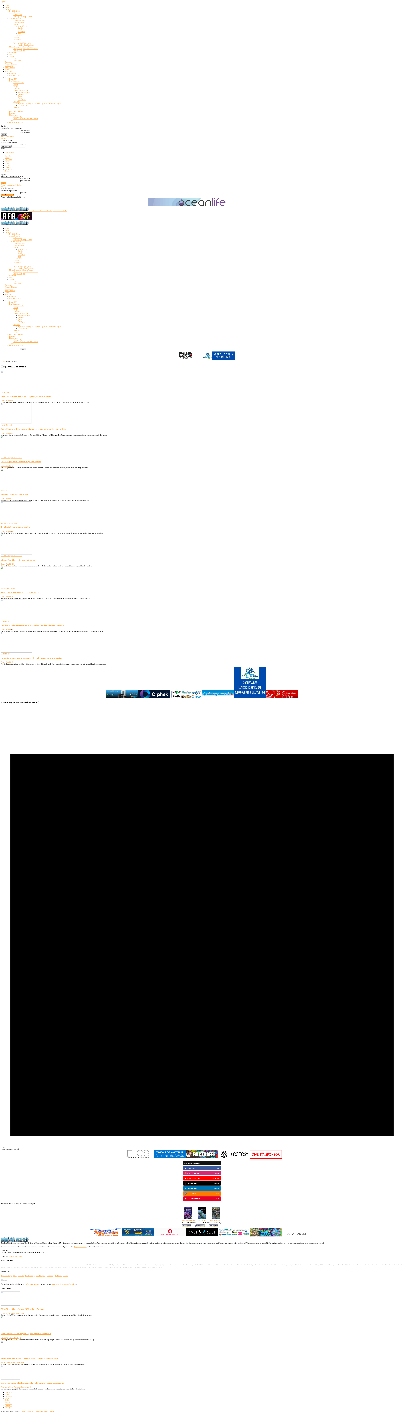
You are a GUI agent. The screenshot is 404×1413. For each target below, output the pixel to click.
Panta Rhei (385, 1265)
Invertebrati (21, 32)
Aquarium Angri (6, 1276)
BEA (15, 1276)
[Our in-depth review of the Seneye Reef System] (16, 456)
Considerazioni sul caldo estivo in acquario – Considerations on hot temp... (33, 625)
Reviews (12, 113)
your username (25, 130)
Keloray (317, 1265)
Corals (20, 96)
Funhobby (267, 1265)
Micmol (340, 1265)
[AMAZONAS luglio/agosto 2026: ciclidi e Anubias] (10, 1305)
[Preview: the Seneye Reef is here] (16, 488)
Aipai (113, 1265)
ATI (186, 1265)
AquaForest (137, 1265)
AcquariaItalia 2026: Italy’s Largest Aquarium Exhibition (26, 1334)
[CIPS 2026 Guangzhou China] (282, 698)
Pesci (19, 34)
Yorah (149, 1267)
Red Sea (13, 1267)
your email (23, 144)
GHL (282, 1265)
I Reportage (9, 66)
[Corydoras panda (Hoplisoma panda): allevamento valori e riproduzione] (10, 1379)
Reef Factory (20, 1267)
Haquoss (286, 1265)
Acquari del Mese (19, 20)
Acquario (8, 9)
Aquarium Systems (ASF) (156, 1265)
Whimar (125, 1267)
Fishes (20, 98)
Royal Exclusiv (48, 1267)
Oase (373, 1265)
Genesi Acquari (275, 1265)
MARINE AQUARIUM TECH (11, 458)
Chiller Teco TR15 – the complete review (18, 560)
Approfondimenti (19, 22)
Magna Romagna (19, 51)
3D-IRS (88, 1265)
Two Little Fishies (103, 1267)
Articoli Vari (17, 15)
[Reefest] (234, 1158)
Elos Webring (22, 105)
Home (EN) (13, 79)
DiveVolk (240, 1265)
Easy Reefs (247, 1265)
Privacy (3, 138)
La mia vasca (17, 35)
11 (13, 597)
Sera (69, 1267)
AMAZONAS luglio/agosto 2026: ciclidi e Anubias (22, 1309)
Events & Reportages (16, 122)
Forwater (21, 1276)
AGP (109, 1265)
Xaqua (138, 1267)
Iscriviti (7, 165)
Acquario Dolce (14, 13)
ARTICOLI (5, 392)
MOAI (346, 1265)
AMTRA (124, 1265)
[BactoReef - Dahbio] (202, 1158)
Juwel (312, 1265)
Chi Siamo (8, 160)
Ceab (196, 1265)
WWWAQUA (132, 1267)
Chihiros (201, 1265)
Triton (84, 1267)
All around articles (24, 92)
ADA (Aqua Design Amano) (99, 1265)
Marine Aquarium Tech (21, 90)
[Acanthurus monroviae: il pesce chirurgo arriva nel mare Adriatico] (10, 1354)
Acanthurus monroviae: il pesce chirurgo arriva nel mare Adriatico (29, 1358)
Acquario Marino (15, 18)
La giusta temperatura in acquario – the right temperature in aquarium (31, 658)
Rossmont (40, 1267)
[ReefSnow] (106, 1236)
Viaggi (11, 56)
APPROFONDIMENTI (9, 588)
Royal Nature (58, 1267)
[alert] (202, 928)
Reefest (65, 1276)
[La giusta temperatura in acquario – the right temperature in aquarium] (16, 652)
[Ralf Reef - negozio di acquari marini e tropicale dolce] (202, 1236)
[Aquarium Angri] (138, 1236)
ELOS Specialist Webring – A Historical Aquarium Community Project (37, 103)
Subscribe (8, 167)
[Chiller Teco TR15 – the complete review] (16, 554)
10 (13, 564)
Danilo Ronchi (6, 400)
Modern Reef (352, 1265)
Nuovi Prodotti (10, 68)
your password (25, 132)
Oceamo (378, 1265)
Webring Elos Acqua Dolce (22, 17)
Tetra (79, 1267)
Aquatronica (175, 1265)
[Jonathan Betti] (298, 1236)
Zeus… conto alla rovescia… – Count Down (20, 592)
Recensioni (8, 62)
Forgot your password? (8, 136)
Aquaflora (130, 1265)
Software (16, 107)
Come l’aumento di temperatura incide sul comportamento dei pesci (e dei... (33, 429)
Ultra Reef (112, 1267)
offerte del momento (33, 1284)
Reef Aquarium (14, 81)
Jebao (307, 1265)
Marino (7, 5)
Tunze (88, 1267)
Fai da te (16, 37)
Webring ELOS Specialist (22, 43)
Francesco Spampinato (16, 1362)
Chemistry (21, 94)
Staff (10, 54)
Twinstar (94, 1267)
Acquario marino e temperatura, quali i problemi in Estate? (26, 396)
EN (6, 77)
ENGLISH (4, 490)
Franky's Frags (30, 1276)
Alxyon (118, 1265)
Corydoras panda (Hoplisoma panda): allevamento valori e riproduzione (32, 1383)
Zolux (160, 1267)
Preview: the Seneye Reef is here (14, 494)
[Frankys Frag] (266, 1236)
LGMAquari (323, 1265)
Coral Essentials (210, 1265)
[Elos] (138, 1158)
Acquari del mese (11, 64)
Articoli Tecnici (23, 26)
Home (3, 361)
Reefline (27, 1267)
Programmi (17, 39)
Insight (15, 86)
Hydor (292, 1265)
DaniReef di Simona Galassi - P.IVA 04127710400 (36, 1411)
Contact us (8, 169)
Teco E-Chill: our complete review (15, 527)
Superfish (74, 1267)
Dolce (7, 7)
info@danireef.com (15, 1256)
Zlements (154, 1267)
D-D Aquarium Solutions (223, 1265)
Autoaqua (191, 1265)
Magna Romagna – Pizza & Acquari (21, 47)
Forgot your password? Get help (11, 185)
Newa (369, 1265)
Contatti (7, 161)
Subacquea (17, 60)
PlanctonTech (393, 1265)
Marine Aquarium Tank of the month (25, 119)
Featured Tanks (18, 83)
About (11, 121)
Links (7, 163)
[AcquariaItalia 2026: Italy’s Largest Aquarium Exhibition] (10, 1330)
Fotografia (8, 71)
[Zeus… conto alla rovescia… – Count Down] (16, 587)
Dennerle (233, 1265)
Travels (15, 85)
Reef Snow (58, 1276)
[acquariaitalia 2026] (250, 698)
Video (15, 41)
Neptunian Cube (362, 1265)
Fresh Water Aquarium (16, 111)
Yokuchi (144, 1267)
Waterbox (118, 1267)
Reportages (4, 1338)
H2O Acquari (40, 1276)
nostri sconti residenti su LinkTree (64, 1284)
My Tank (16, 102)
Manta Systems (332, 1265)
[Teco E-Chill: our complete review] (16, 521)
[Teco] (122, 698)
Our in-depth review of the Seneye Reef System (21, 462)
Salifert (65, 1267)
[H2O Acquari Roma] (218, 698)
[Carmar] (186, 698)
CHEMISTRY (6, 621)
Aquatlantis (168, 1265)
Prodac (8, 1267)
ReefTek (33, 1267)
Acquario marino (80, 1247)
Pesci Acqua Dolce (7, 1387)
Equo (252, 1265)
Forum (7, 69)
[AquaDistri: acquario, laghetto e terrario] (234, 1236)
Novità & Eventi (14, 11)
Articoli (16, 24)
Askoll (182, 1265)
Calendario (13, 52)
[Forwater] (170, 1158)
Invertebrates (22, 100)
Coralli (20, 30)
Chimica (20, 28)
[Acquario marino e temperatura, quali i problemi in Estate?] (13, 390)
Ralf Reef (50, 1276)
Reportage (16, 88)
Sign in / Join (9, 152)
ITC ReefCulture (300, 1265)
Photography (13, 115)
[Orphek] (154, 698)
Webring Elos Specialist (25, 45)
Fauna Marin (259, 1265)
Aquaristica (145, 1265)
